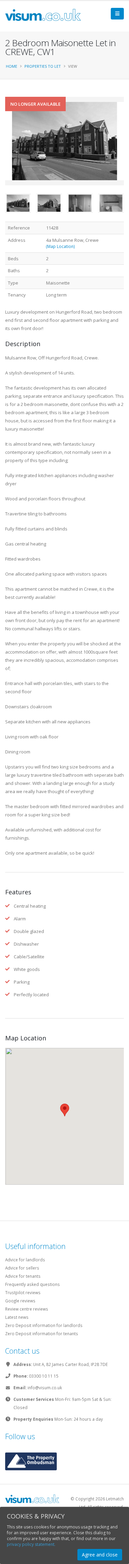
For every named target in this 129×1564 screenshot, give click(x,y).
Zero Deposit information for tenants (41, 1333)
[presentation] (5, 152)
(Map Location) (60, 246)
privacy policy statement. (31, 1544)
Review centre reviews (26, 1309)
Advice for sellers (22, 1268)
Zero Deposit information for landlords (44, 1325)
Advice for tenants (23, 1276)
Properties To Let (42, 66)
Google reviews (20, 1300)
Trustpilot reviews (23, 1292)
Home (11, 66)
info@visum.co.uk (45, 1387)
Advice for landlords (25, 1259)
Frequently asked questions (32, 1284)
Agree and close (100, 1554)
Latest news (17, 1317)
